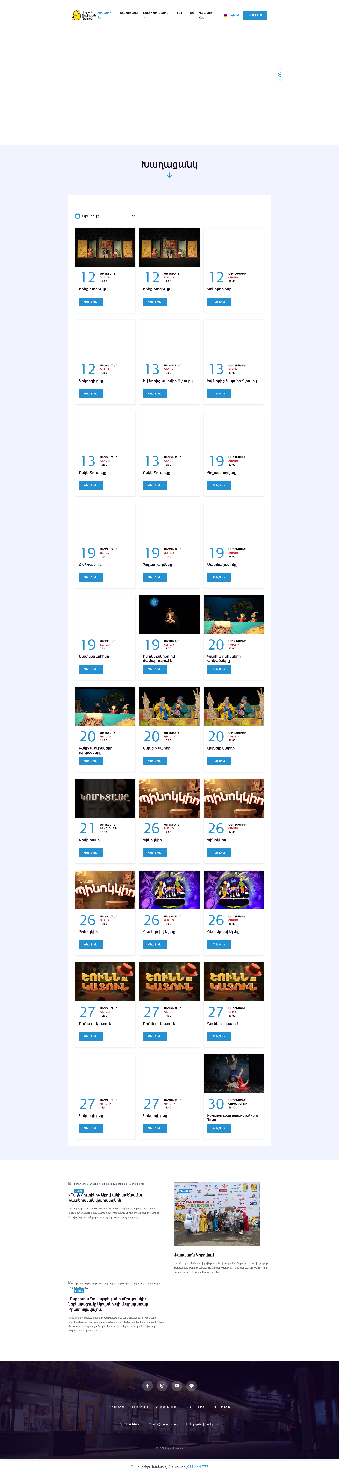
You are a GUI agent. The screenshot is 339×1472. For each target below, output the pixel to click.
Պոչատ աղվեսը (221, 473)
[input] (105, 216)
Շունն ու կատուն (95, 1024)
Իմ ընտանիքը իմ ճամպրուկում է (159, 658)
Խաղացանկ (129, 12)
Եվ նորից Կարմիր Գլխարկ (168, 381)
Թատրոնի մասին (155, 12)
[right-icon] (133, 216)
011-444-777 (132, 1424)
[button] (280, 69)
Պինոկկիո (152, 840)
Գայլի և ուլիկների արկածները (224, 658)
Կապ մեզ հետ (206, 15)
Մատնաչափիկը (222, 564)
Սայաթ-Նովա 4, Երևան (204, 1424)
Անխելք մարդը (157, 748)
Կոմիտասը (89, 840)
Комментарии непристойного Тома (232, 1118)
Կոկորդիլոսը (219, 289)
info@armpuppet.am (165, 1424)
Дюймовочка (90, 564)
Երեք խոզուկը (92, 289)
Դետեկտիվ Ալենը (159, 932)
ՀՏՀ (179, 12)
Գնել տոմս (255, 15)
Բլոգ (191, 12)
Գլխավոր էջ (104, 15)
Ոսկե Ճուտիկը (92, 473)
